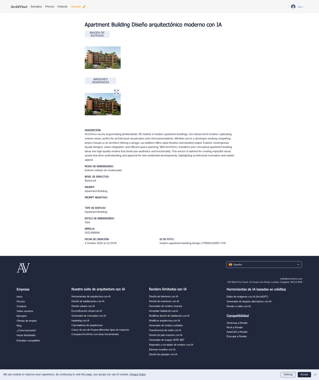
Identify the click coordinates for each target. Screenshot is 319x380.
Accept (304, 374)
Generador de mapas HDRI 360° (167, 339)
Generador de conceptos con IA (88, 315)
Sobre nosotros (25, 311)
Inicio (19, 296)
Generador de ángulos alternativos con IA (249, 301)
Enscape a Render (237, 336)
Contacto (21, 306)
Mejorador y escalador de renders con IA (171, 344)
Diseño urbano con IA (83, 306)
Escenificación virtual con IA (86, 310)
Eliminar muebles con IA (162, 349)
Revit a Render (235, 327)
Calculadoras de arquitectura (87, 325)
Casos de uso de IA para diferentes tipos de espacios (100, 329)
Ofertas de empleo (27, 320)
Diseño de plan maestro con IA (165, 335)
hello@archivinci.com (291, 278)
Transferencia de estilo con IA (165, 330)
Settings (288, 374)
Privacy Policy (138, 374)
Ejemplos (22, 315)
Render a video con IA (239, 306)
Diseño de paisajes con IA (163, 354)
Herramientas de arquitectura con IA (91, 296)
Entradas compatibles (28, 340)
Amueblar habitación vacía (163, 310)
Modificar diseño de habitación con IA (169, 315)
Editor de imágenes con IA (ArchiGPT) (247, 296)
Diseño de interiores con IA (163, 296)
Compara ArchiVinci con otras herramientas (95, 334)
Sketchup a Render (237, 322)
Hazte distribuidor (26, 335)
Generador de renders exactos (165, 306)
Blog (19, 325)
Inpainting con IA (80, 320)
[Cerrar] (315, 374)
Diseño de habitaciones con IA (87, 301)
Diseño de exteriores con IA (164, 301)
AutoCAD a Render (237, 331)
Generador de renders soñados (166, 325)
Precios (21, 301)
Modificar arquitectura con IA (164, 320)
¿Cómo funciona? (26, 330)
